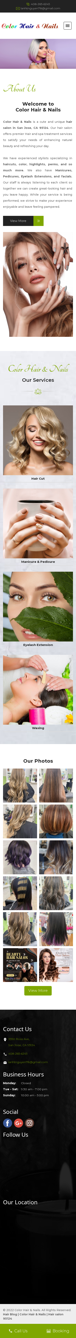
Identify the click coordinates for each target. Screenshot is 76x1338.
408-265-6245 (40, 4)
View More (18, 221)
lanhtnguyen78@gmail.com (40, 8)
